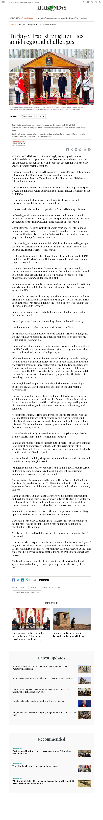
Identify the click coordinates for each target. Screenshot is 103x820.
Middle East (17, 748)
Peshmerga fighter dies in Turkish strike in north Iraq (68, 634)
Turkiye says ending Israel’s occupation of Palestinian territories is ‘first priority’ (28, 636)
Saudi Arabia (28, 17)
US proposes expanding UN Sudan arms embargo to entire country (43, 678)
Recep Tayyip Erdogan (51, 587)
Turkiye (34, 587)
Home (11, 25)
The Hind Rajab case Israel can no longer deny (35, 766)
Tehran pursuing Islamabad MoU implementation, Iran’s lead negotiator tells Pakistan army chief (40, 690)
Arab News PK (16, 2)
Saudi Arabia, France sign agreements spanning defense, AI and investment (61, 18)
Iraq (22, 587)
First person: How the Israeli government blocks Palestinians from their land (41, 752)
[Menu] (3, 2)
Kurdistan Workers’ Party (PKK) (27, 592)
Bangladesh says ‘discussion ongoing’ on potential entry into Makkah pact (44, 713)
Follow (44, 580)
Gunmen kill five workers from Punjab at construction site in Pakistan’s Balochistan (40, 667)
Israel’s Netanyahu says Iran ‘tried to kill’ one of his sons (38, 701)
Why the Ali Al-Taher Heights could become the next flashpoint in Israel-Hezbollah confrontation (43, 782)
